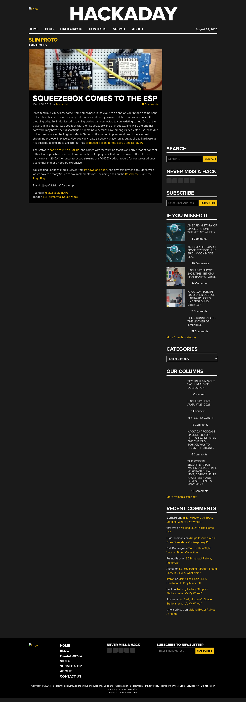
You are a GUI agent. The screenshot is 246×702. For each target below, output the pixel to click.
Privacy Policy (152, 686)
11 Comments (149, 104)
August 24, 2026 (206, 29)
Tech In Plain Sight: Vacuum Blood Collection (201, 385)
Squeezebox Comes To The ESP (95, 98)
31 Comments (199, 331)
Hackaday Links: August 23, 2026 (199, 402)
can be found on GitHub (64, 150)
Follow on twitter (174, 180)
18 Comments (199, 491)
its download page (95, 170)
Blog (49, 29)
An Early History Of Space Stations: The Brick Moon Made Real (202, 252)
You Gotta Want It (201, 418)
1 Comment (198, 394)
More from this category (181, 337)
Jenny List (61, 104)
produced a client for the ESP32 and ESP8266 (114, 143)
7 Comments (199, 311)
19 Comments (199, 424)
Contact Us (70, 676)
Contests (97, 29)
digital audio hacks (56, 192)
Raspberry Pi (133, 174)
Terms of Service (169, 686)
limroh (170, 579)
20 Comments (200, 263)
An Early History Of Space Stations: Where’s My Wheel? (202, 229)
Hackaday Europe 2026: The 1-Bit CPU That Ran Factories (201, 274)
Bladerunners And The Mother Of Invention (201, 321)
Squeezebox (70, 197)
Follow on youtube (180, 180)
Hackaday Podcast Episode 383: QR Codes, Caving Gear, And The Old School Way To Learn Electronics (202, 440)
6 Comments (199, 454)
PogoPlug (39, 178)
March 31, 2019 (42, 104)
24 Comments (200, 283)
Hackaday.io (71, 29)
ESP (45, 197)
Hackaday (123, 14)
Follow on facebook (169, 180)
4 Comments (199, 239)
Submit (119, 29)
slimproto (55, 197)
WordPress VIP (129, 692)
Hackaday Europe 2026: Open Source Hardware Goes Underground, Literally (201, 298)
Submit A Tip (71, 666)
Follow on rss (186, 180)
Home (33, 29)
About (138, 29)
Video (65, 661)
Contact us (192, 180)
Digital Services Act (189, 686)
